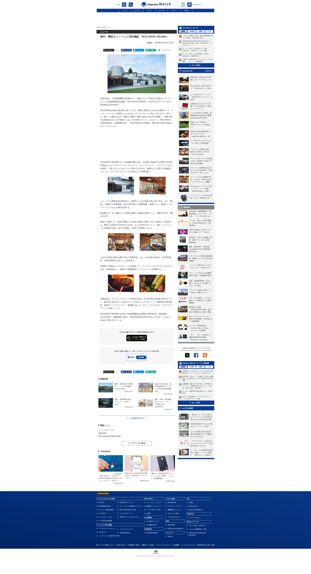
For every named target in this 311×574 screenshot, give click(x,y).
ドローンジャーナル (105, 517)
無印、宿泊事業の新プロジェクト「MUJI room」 (122, 401)
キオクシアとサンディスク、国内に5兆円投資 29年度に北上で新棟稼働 (200, 318)
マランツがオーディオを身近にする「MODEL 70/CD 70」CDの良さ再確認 (201, 161)
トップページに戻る (136, 443)
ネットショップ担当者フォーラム (131, 506)
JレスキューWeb (173, 513)
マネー (174, 10)
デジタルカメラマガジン (107, 528)
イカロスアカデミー (174, 517)
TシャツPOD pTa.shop (197, 525)
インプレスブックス (126, 529)
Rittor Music (149, 499)
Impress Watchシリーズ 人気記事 (196, 363)
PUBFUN (190, 514)
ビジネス (137, 10)
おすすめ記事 (188, 408)
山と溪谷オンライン (153, 521)
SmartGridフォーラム (127, 502)
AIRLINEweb (172, 502)
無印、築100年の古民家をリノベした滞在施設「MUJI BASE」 (123, 386)
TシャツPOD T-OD (153, 510)
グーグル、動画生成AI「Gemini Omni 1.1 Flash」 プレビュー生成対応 (199, 328)
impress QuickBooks (195, 510)
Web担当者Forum (105, 506)
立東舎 (148, 513)
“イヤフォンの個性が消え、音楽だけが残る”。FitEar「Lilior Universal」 (200, 151)
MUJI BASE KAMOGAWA (109, 436)
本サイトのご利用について (105, 545)
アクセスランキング (190, 28)
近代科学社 (148, 529)
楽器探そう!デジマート (153, 506)
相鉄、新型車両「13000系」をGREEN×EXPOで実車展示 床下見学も (200, 249)
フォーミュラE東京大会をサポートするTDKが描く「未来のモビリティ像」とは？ (201, 170)
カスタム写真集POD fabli (198, 529)
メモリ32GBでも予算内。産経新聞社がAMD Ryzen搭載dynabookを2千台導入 (201, 115)
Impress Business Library (128, 510)
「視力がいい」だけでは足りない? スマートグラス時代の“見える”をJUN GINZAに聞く (201, 417)
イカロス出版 (170, 499)
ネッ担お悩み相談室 (105, 521)
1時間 (183, 31)
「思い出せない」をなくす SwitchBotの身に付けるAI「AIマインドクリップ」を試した (110, 478)
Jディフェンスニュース (175, 506)
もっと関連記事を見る (135, 418)
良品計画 (102, 433)
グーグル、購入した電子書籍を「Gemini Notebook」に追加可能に (200, 223)
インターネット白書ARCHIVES (109, 536)
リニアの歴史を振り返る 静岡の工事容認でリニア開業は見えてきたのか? (201, 434)
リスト (117, 50)
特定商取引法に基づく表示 (206, 545)
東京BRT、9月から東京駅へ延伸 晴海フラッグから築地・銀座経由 (200, 240)
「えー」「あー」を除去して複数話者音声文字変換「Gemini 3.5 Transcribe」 (200, 337)
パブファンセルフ (195, 517)
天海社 (191, 502)
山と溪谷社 (148, 517)
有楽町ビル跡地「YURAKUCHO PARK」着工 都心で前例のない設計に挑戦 (201, 309)
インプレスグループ (188, 545)
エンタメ (161, 10)
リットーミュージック (153, 502)
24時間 (191, 31)
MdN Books (171, 525)
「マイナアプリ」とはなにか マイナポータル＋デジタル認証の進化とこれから (202, 443)
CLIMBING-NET (151, 525)
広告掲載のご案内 (133, 545)
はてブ (140, 50)
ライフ (149, 10)
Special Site (187, 71)
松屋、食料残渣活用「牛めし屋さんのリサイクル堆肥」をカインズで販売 (200, 283)
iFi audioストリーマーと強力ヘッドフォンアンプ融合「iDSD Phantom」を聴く (201, 188)
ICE (188, 499)
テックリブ (169, 533)
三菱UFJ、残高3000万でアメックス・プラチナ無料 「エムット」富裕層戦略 (162, 475)
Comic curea (193, 506)
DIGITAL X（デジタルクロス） (130, 517)
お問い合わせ (120, 545)
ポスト (110, 50)
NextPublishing (125, 533)
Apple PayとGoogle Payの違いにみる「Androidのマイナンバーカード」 (136, 475)
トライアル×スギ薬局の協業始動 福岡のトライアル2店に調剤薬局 (200, 258)
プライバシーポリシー (163, 545)
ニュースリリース (106, 430)
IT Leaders (102, 513)
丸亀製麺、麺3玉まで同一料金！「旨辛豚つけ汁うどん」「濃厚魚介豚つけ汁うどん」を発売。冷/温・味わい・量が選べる (197, 386)
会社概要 (176, 545)
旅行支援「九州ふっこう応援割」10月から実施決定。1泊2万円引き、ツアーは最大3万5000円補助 (197, 378)
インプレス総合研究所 (106, 510)
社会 (186, 10)
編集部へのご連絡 (148, 545)
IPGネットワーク (192, 522)
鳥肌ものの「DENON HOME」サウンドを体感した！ (200, 124)
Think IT (101, 502)
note (152, 50)
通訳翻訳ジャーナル (174, 510)
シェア (128, 50)
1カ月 (209, 31)
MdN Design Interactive (175, 528)
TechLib (170, 536)
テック (124, 10)
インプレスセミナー (126, 513)
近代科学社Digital (152, 533)
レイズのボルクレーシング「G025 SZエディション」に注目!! (201, 97)
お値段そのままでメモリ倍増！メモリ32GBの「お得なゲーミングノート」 (201, 106)
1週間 (200, 31)
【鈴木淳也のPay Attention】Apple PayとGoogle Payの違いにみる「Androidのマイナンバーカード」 (197, 43)
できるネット (103, 532)
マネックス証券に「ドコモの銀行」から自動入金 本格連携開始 (200, 300)
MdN (167, 521)
